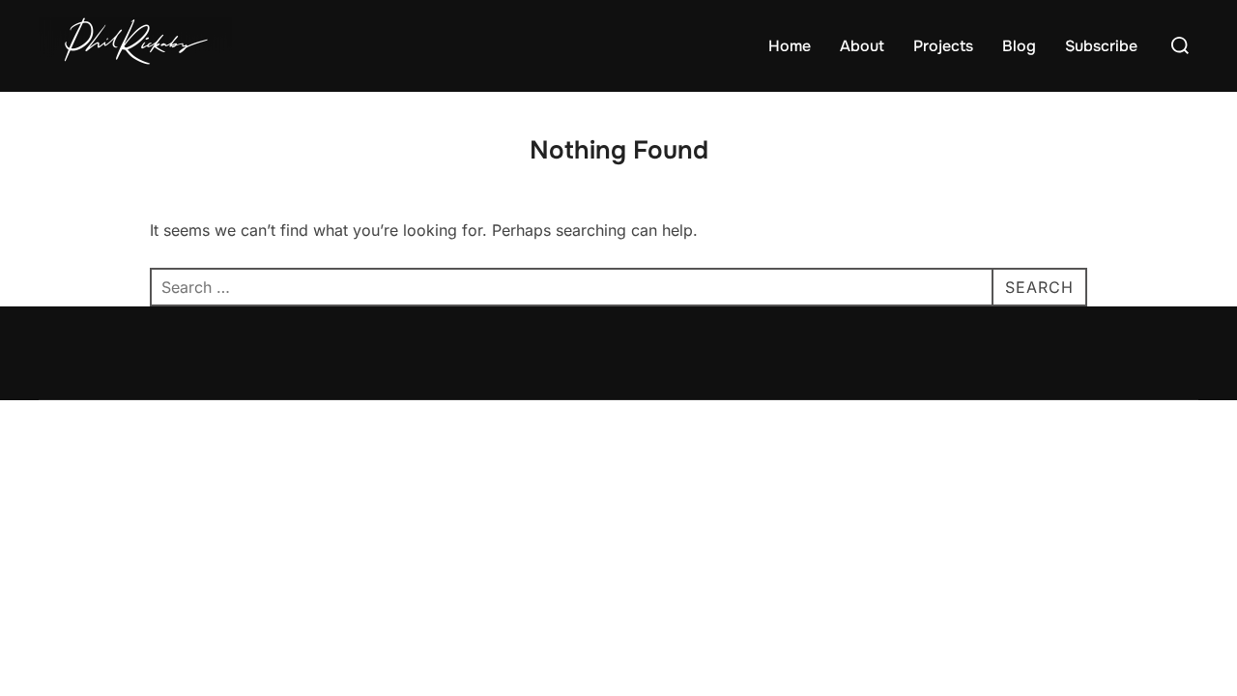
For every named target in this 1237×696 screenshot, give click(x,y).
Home (789, 46)
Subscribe (1101, 46)
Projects (943, 46)
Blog (1019, 46)
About (862, 46)
